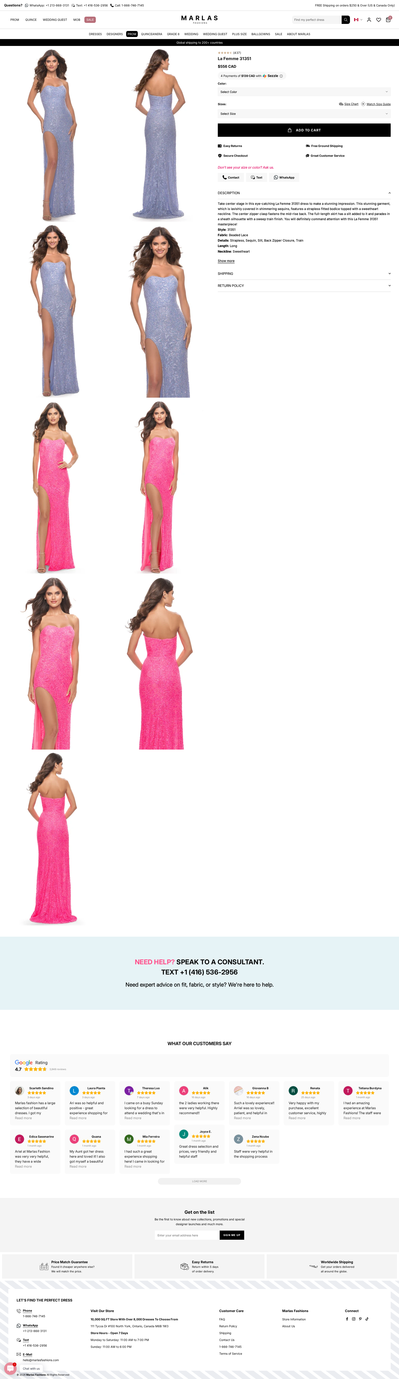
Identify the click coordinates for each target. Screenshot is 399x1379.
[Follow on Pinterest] (360, 1319)
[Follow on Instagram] (354, 1319)
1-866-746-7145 (230, 1346)
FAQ (222, 1319)
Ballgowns (260, 34)
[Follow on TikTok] (367, 1319)
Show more (226, 261)
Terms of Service (230, 1353)
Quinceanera (151, 34)
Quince (31, 19)
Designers (115, 34)
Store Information (294, 1319)
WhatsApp (30, 1325)
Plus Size (239, 34)
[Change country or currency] (358, 19)
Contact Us (226, 1340)
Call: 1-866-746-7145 (129, 5)
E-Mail (27, 1354)
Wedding (191, 34)
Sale (90, 19)
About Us (288, 1326)
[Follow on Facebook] (347, 1319)
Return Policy (228, 1326)
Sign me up (231, 1235)
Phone (27, 1310)
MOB (76, 19)
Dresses (95, 34)
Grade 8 (173, 34)
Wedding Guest (55, 19)
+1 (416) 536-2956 (209, 972)
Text (26, 1340)
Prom (14, 19)
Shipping (225, 1333)
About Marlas (298, 34)
